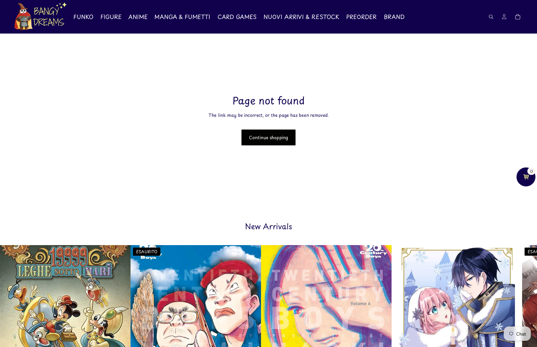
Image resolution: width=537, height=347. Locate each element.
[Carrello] (518, 17)
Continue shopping (268, 137)
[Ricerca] (491, 17)
